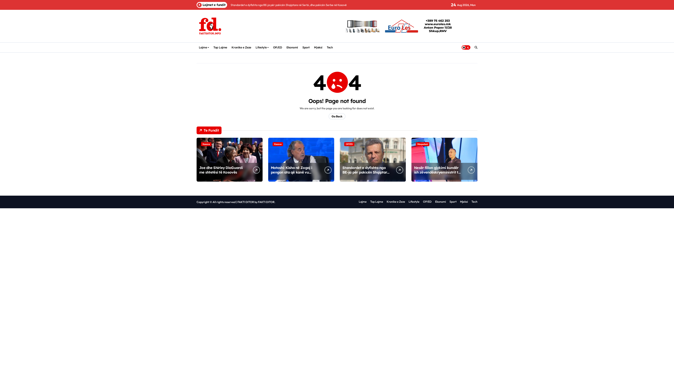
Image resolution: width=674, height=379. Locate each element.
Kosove (206, 144)
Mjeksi (318, 47)
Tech (330, 47)
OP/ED (277, 47)
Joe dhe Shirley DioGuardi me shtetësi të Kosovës (221, 169)
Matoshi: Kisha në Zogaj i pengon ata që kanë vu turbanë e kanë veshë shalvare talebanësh (291, 174)
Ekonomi (292, 47)
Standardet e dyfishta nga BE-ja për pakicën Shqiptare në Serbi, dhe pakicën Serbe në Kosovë (365, 174)
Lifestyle (261, 47)
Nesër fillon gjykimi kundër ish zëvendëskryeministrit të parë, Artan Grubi (437, 172)
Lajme (203, 47)
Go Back (337, 116)
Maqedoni (422, 144)
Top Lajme (220, 47)
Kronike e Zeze (241, 47)
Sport (306, 47)
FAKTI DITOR (245, 202)
